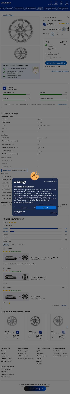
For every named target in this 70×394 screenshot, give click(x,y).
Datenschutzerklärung (19, 211)
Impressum (53, 213)
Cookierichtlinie (17, 213)
